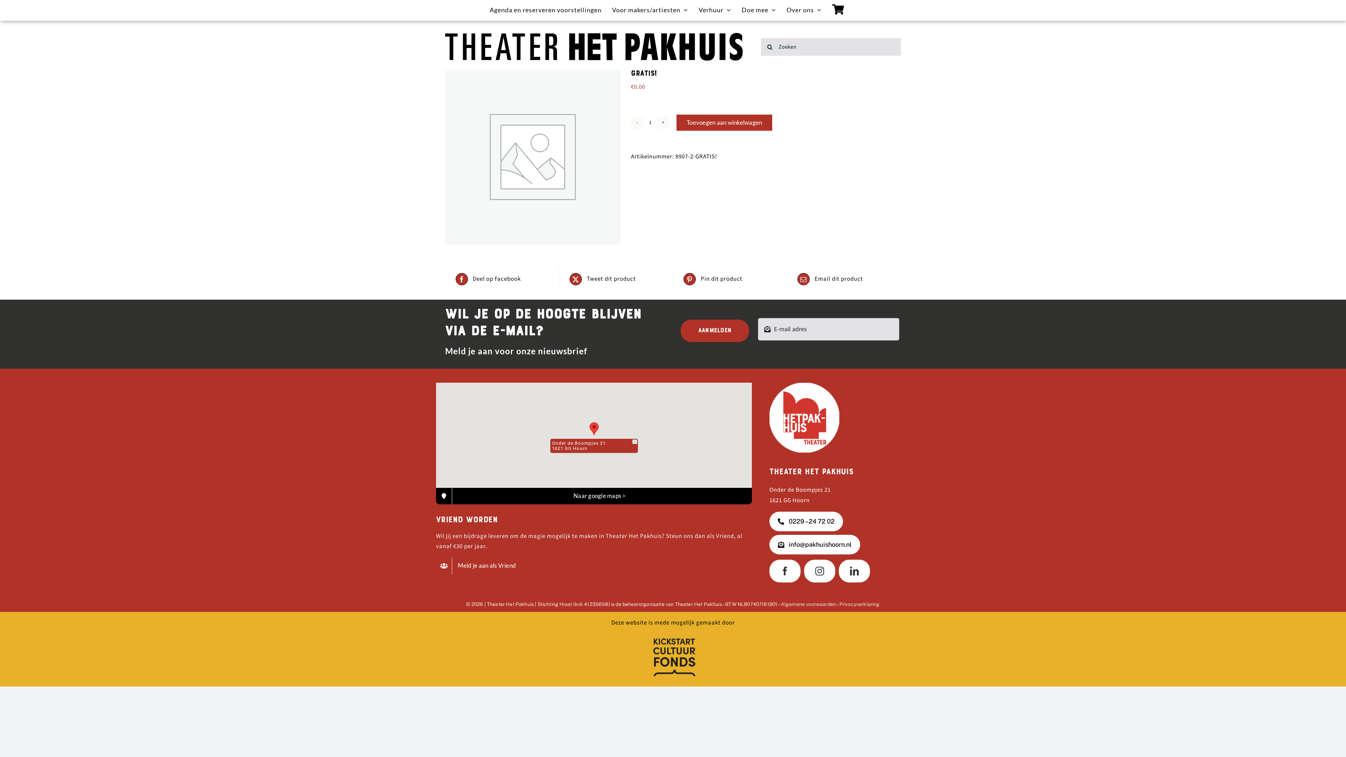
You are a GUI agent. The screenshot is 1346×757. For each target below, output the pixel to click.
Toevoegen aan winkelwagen (724, 122)
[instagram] (819, 571)
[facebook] (785, 571)
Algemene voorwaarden (808, 604)
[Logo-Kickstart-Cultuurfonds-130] (673, 637)
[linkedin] (854, 571)
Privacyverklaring (859, 604)
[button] (594, 428)
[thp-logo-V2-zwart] (594, 36)
